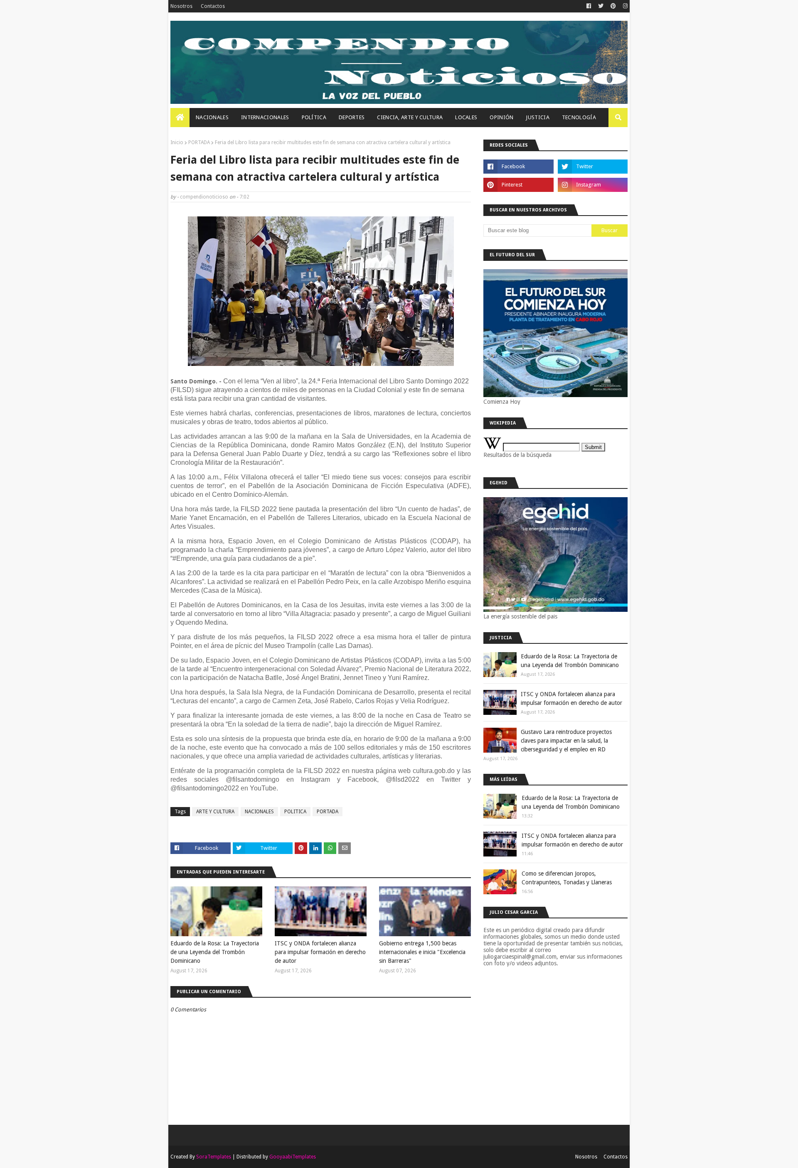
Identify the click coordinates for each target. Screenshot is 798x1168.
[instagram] (624, 6)
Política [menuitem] (314, 117)
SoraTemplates (213, 1157)
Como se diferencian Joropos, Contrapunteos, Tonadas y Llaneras (567, 878)
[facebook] (588, 6)
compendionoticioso (204, 197)
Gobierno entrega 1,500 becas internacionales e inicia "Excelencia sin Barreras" (422, 952)
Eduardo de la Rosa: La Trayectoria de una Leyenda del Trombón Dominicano (214, 952)
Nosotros (181, 6)
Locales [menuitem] (466, 117)
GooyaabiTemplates (292, 1157)
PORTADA (199, 142)
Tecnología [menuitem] (579, 117)
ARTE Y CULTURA (215, 812)
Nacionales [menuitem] (212, 117)
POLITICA (295, 812)
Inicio (176, 142)
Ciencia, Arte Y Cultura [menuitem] (410, 117)
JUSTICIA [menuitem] (537, 117)
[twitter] (601, 6)
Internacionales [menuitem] (265, 117)
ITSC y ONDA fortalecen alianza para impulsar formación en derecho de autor (320, 952)
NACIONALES (259, 812)
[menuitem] (180, 117)
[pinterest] (613, 6)
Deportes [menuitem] (352, 117)
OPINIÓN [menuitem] (501, 117)
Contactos (213, 6)
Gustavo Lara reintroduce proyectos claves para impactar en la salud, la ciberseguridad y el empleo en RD (566, 741)
